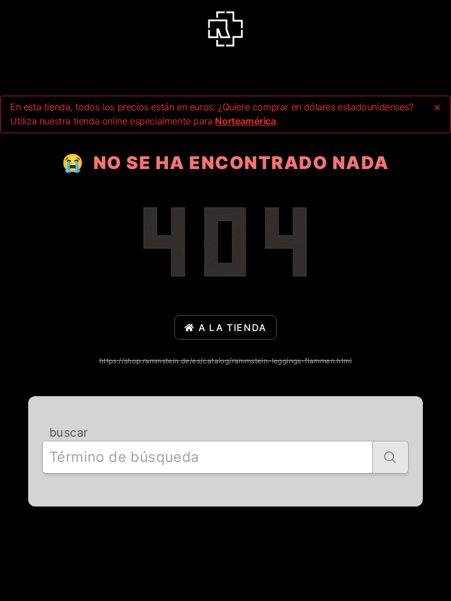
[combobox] (207, 457)
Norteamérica (245, 121)
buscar (68, 433)
